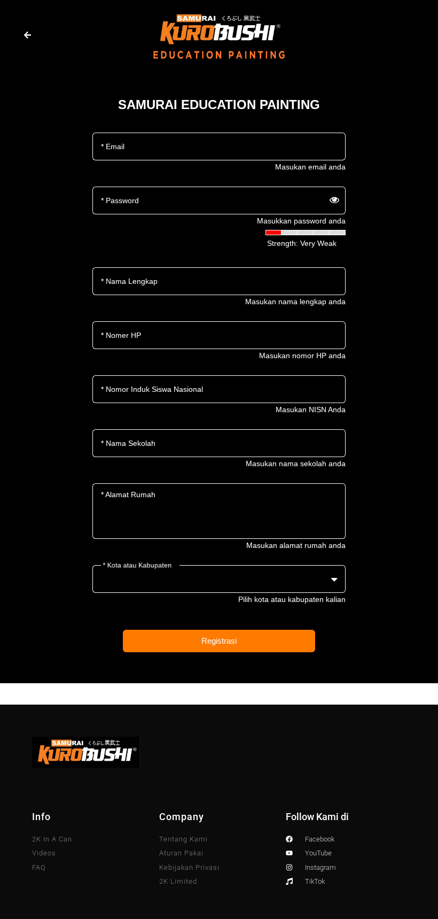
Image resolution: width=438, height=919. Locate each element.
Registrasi (219, 640)
